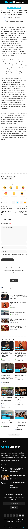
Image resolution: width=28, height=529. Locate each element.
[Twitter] (17, 202)
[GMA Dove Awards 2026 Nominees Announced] (21, 368)
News (9, 7)
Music (17, 347)
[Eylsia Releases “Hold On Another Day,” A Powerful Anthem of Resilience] (5, 485)
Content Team (14, 298)
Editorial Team (14, 329)
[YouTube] (20, 515)
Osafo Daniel (10, 17)
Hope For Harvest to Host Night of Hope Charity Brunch (20, 399)
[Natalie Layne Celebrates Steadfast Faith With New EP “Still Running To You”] (5, 305)
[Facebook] (13, 202)
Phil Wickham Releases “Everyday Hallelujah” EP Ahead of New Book (7, 422)
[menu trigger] (3, 2)
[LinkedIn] (17, 515)
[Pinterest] (21, 202)
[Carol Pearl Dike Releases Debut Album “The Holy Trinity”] (5, 470)
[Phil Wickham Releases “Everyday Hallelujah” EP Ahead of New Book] (5, 312)
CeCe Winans (11, 176)
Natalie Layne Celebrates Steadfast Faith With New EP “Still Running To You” (18, 304)
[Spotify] (23, 515)
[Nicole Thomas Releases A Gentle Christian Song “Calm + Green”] (5, 477)
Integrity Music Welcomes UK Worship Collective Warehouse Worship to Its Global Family (18, 319)
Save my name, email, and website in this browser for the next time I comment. (15, 255)
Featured (18, 369)
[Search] (25, 2)
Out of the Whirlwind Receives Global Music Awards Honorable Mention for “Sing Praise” (6, 400)
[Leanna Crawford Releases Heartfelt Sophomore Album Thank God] (5, 328)
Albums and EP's (7, 369)
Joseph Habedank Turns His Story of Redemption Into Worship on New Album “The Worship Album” (7, 377)
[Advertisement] (14, 157)
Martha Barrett (14, 314)
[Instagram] (14, 515)
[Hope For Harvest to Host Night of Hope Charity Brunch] (21, 391)
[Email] (25, 202)
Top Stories (16, 7)
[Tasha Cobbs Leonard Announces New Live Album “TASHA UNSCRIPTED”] (5, 297)
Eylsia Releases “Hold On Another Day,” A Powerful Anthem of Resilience (17, 484)
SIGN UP (14, 280)
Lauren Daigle (7, 178)
